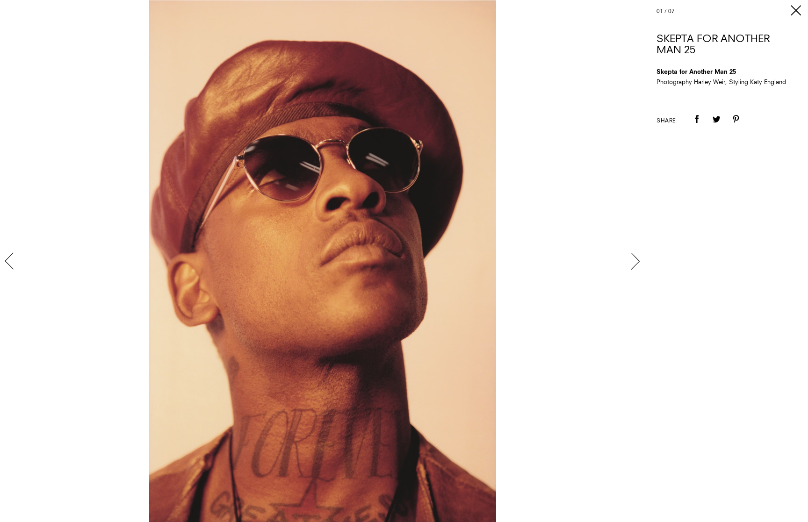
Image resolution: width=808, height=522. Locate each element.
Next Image (635, 261)
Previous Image (10, 261)
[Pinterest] (736, 126)
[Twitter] (716, 126)
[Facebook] (697, 126)
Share (666, 121)
